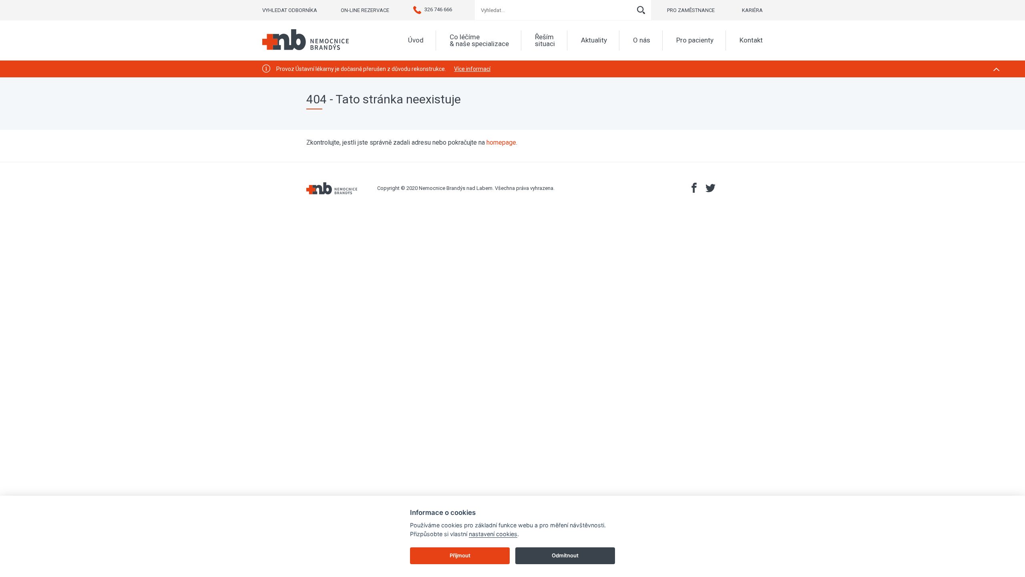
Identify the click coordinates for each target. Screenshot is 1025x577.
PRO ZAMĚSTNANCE (691, 10)
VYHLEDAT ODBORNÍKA (289, 10)
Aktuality (594, 40)
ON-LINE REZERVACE (365, 10)
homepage (501, 142)
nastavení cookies (493, 534)
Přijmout (460, 555)
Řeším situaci (545, 40)
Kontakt (751, 40)
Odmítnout (565, 555)
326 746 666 (438, 9)
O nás (641, 40)
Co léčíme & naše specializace (479, 40)
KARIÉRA (752, 10)
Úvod (416, 40)
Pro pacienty (694, 40)
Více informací (472, 69)
